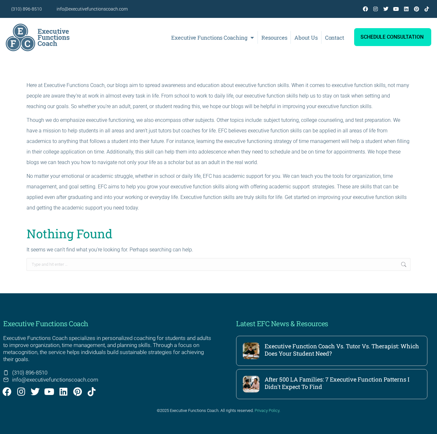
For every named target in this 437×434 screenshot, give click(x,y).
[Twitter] (385, 9)
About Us (305, 37)
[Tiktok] (426, 9)
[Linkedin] (406, 9)
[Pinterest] (416, 9)
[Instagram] (375, 9)
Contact (334, 37)
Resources (274, 37)
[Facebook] (365, 9)
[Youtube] (396, 9)
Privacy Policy (267, 410)
